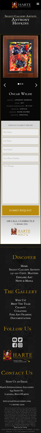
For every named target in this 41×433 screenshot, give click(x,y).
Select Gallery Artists (24, 269)
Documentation (20, 318)
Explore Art (24, 277)
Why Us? (20, 300)
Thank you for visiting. (20, 427)
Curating (20, 310)
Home (24, 265)
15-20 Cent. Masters (24, 273)
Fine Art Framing (20, 314)
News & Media (24, 280)
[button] (38, 5)
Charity (20, 307)
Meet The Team (20, 303)
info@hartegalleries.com (17, 401)
